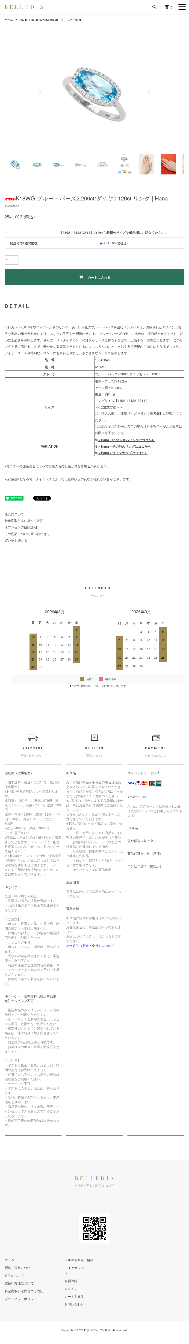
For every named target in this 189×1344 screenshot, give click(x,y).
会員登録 (71, 1280)
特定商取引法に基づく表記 (24, 520)
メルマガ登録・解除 (79, 1259)
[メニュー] (182, 7)
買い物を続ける (16, 540)
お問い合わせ (74, 1304)
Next (148, 90)
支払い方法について (19, 1283)
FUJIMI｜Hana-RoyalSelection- (39, 19)
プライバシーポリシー (21, 1298)
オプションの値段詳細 (21, 527)
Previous (40, 90)
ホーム (9, 19)
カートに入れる (99, 277)
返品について (14, 514)
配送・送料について (19, 1267)
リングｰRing (73, 19)
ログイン (71, 1288)
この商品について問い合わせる (27, 533)
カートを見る (74, 1296)
